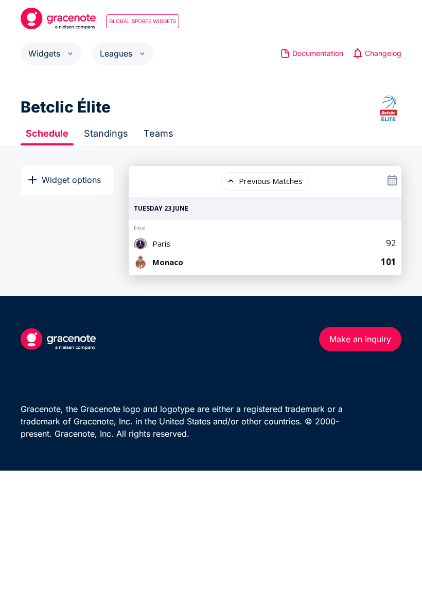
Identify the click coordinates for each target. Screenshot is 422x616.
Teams (158, 133)
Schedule (47, 133)
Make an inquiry (360, 339)
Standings (106, 133)
